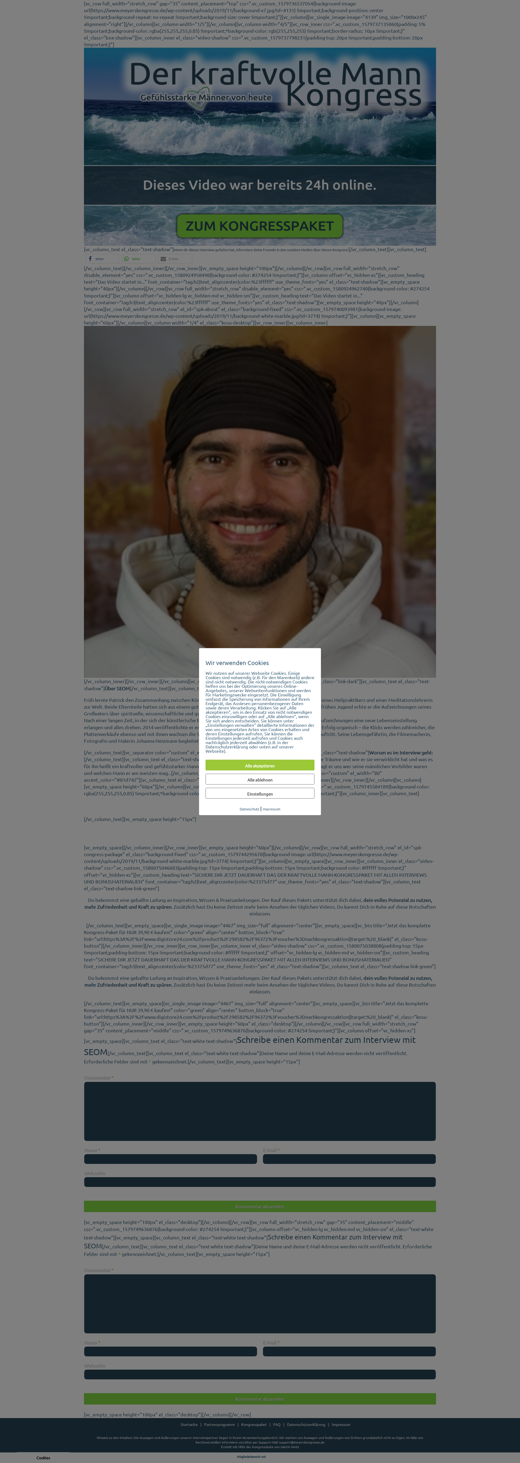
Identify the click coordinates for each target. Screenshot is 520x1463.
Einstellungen (260, 793)
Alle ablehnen (260, 779)
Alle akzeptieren (260, 765)
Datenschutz (249, 809)
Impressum (271, 809)
